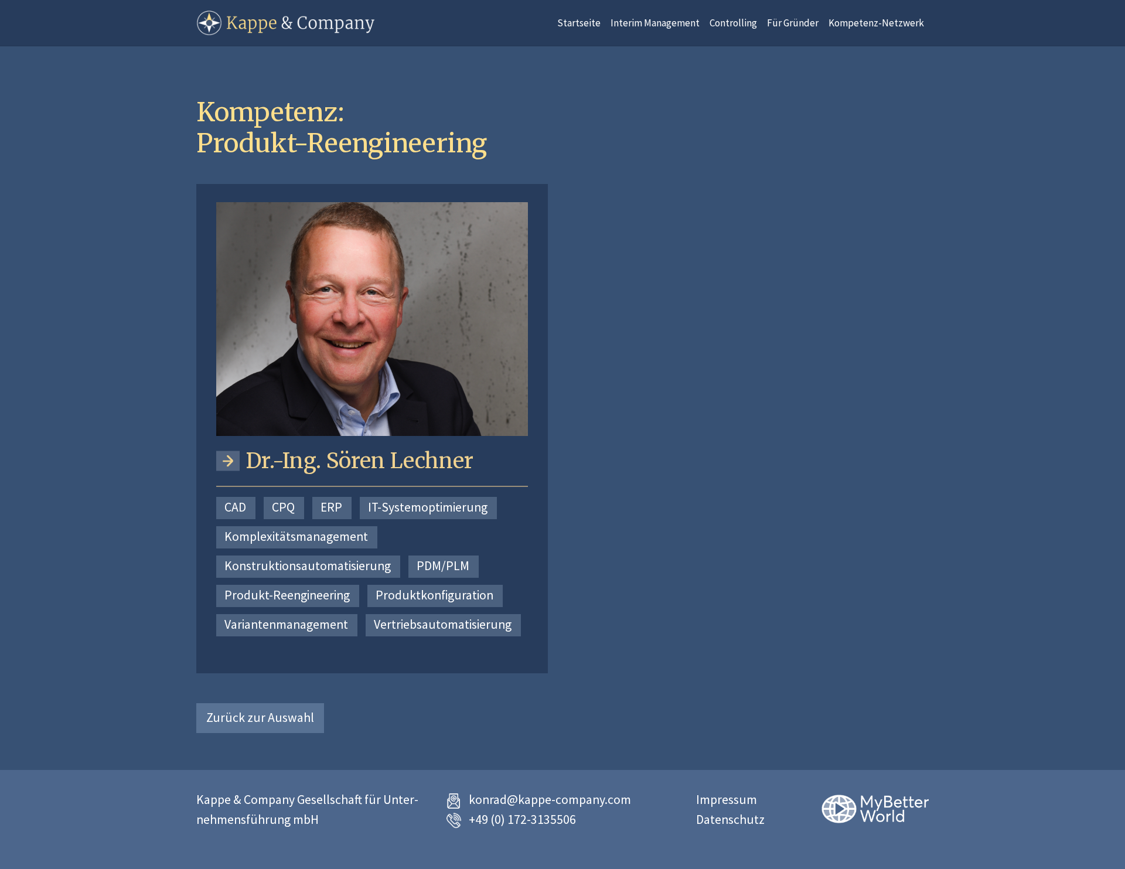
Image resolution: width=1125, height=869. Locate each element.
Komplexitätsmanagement (296, 536)
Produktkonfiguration (434, 595)
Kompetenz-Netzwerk (876, 22)
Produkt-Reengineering (287, 595)
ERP (331, 507)
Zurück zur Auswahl (260, 717)
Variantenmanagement (286, 624)
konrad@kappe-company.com (550, 799)
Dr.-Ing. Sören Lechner (359, 461)
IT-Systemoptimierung (428, 507)
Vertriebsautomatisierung (443, 624)
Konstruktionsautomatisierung (307, 566)
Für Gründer (793, 22)
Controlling (733, 22)
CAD (235, 507)
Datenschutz (730, 819)
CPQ (283, 507)
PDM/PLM (443, 566)
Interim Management (655, 22)
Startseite (579, 22)
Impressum (726, 799)
